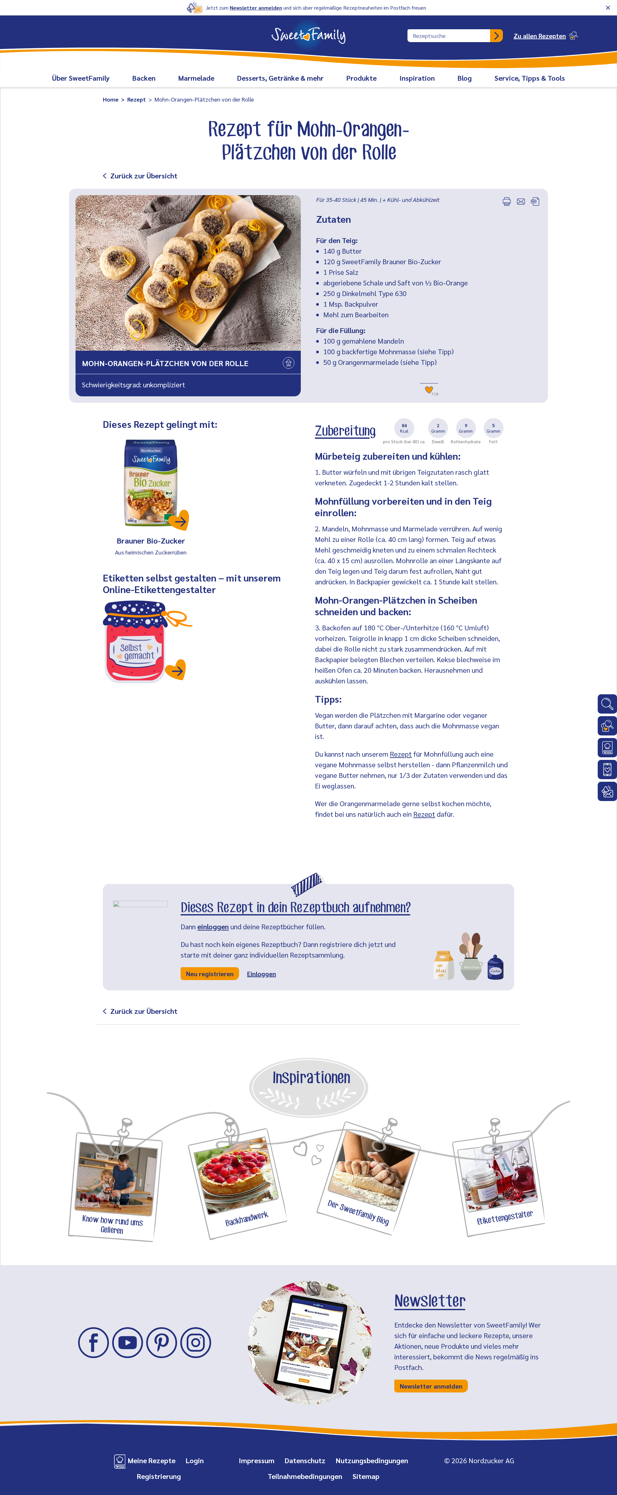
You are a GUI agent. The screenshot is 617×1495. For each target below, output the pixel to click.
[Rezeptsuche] (607, 725)
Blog (465, 77)
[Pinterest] (161, 1342)
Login (195, 1460)
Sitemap (366, 1476)
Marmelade (196, 77)
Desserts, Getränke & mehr (280, 77)
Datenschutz (305, 1460)
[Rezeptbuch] (607, 747)
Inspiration (417, 77)
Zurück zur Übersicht (143, 175)
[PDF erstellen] (535, 201)
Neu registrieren (210, 973)
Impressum (256, 1460)
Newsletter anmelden (256, 7)
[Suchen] (496, 35)
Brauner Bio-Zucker (151, 540)
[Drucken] (506, 201)
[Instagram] (195, 1342)
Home (111, 99)
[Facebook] (93, 1342)
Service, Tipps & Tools (530, 77)
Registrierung (159, 1476)
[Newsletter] (607, 791)
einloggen (213, 926)
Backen (144, 77)
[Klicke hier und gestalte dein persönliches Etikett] (148, 641)
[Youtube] (127, 1342)
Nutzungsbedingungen (372, 1460)
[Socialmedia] (607, 769)
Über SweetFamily (81, 77)
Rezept (401, 753)
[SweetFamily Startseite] (308, 31)
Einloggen (261, 973)
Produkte (361, 77)
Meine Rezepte (151, 1460)
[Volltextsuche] (607, 704)
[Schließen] (608, 8)
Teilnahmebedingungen (305, 1476)
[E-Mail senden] (520, 201)
